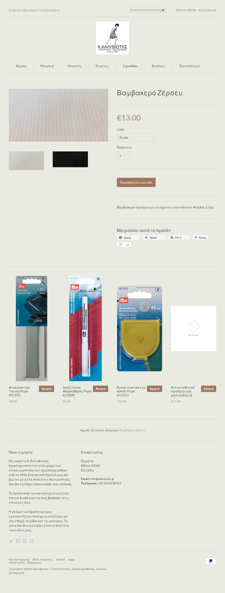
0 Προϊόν (186, 10)
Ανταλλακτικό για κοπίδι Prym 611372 (131, 391)
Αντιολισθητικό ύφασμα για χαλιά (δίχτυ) (182, 391)
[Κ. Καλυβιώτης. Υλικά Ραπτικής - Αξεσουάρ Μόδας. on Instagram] (24, 540)
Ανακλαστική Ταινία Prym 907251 (19, 391)
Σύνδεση (14, 10)
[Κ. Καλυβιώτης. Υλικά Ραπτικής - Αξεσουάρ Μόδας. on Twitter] (11, 540)
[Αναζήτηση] (163, 10)
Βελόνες (158, 66)
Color (120, 129)
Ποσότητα (124, 147)
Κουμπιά (47, 66)
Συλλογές (97, 430)
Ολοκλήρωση (207, 10)
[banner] (112, 38)
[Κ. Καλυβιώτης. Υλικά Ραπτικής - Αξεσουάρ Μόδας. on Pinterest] (31, 540)
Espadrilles (130, 66)
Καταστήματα (19, 559)
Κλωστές (75, 66)
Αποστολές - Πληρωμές (25, 562)
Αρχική (21, 66)
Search (60, 559)
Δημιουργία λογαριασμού (41, 10)
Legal (70, 559)
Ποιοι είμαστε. (43, 559)
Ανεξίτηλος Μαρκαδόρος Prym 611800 (77, 391)
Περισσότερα (190, 66)
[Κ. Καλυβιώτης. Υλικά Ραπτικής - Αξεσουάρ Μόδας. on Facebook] (18, 540)
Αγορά (46, 388)
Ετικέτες (102, 66)
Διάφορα (112, 430)
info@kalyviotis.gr (102, 479)
